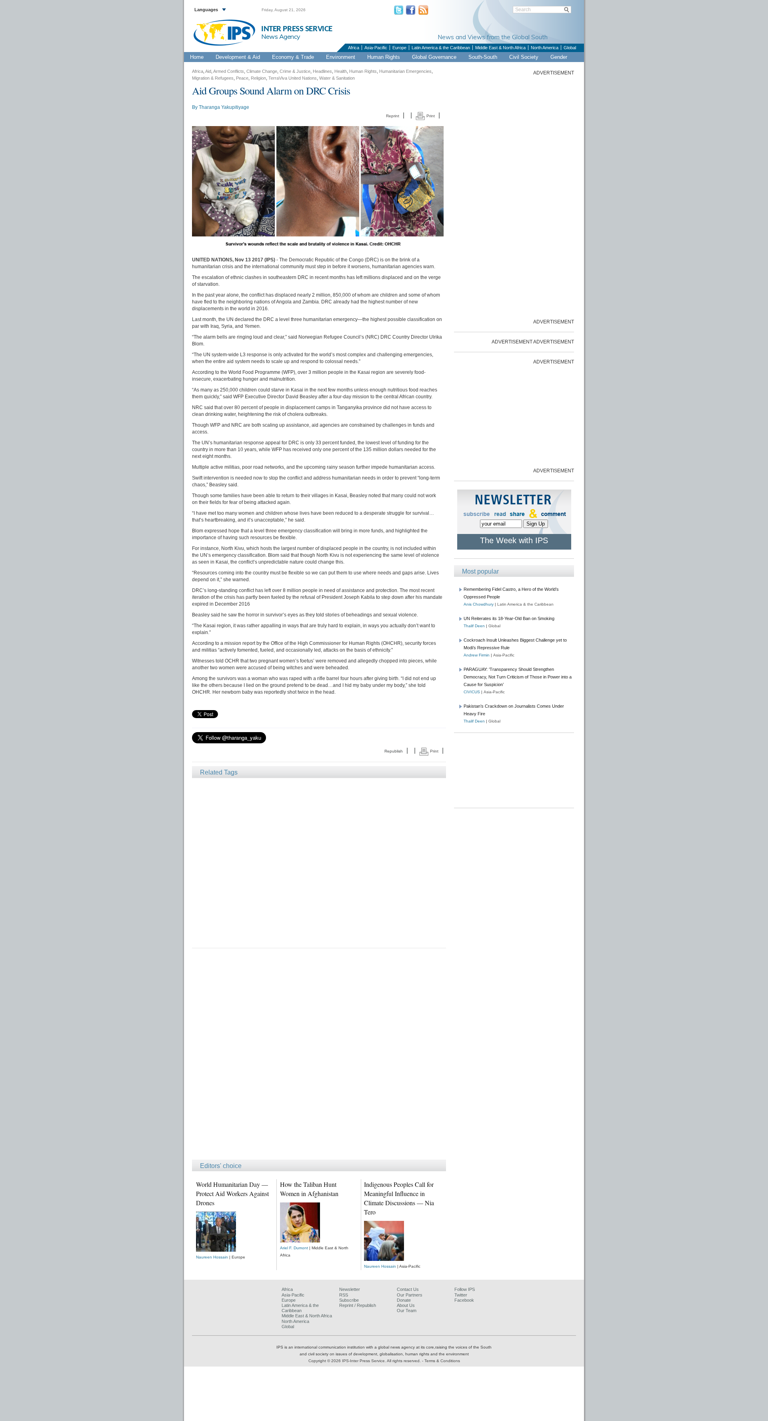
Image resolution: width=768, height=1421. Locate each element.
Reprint (392, 116)
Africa (353, 47)
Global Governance (434, 57)
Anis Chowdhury (479, 604)
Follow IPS (464, 1289)
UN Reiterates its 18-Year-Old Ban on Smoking (509, 618)
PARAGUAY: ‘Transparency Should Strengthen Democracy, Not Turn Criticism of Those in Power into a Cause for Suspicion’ (518, 677)
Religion (258, 78)
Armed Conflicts (228, 71)
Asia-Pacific (375, 47)
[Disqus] (319, 1057)
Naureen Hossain (212, 1257)
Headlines (322, 71)
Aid (208, 71)
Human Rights (383, 57)
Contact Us (408, 1289)
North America (544, 47)
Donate (404, 1300)
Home (197, 57)
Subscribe (349, 1300)
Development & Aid (238, 57)
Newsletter (349, 1289)
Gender (558, 57)
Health (340, 71)
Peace (242, 78)
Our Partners (409, 1295)
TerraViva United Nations (292, 78)
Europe (399, 47)
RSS (343, 1295)
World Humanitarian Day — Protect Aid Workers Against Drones (232, 1193)
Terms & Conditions (442, 1361)
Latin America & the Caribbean (441, 47)
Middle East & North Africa (500, 47)
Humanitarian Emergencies (405, 71)
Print (430, 116)
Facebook (464, 1300)
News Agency (280, 36)
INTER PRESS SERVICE (296, 29)
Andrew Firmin (477, 655)
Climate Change (261, 71)
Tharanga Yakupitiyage (224, 107)
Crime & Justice (295, 71)
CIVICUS (472, 692)
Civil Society (523, 57)
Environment (340, 57)
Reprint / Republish (357, 1305)
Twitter (460, 1295)
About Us (406, 1305)
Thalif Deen (474, 626)
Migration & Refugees (213, 78)
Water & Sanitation (337, 78)
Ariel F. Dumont (294, 1248)
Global (570, 47)
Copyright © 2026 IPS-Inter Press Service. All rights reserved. (365, 1361)
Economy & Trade (293, 57)
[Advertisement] (319, 862)
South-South (482, 57)
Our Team (406, 1310)
